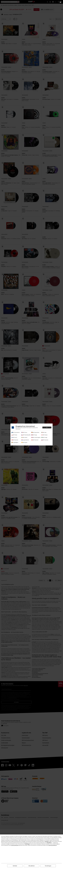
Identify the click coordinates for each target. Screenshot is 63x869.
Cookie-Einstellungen (15, 845)
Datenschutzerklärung (52, 845)
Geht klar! (15, 865)
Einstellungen (48, 865)
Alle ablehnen (31, 865)
